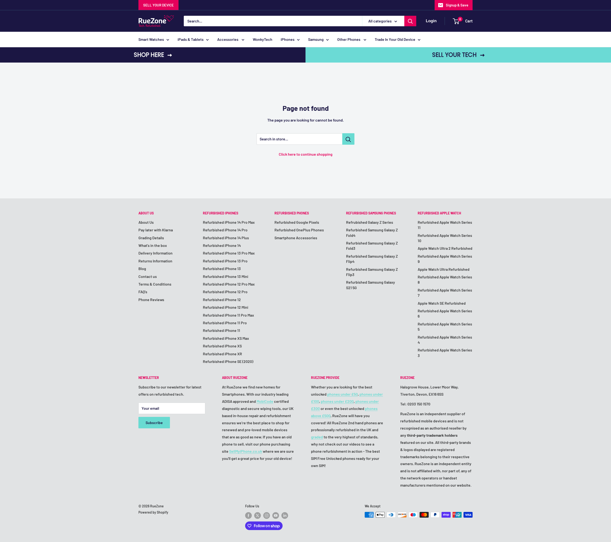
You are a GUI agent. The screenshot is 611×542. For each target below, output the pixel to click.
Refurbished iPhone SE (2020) (228, 361)
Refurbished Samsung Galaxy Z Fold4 (372, 232)
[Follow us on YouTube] (275, 515)
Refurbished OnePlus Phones (299, 230)
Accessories (228, 39)
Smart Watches (151, 39)
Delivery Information (155, 253)
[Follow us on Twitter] (257, 515)
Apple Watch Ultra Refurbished (443, 269)
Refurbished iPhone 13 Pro (225, 261)
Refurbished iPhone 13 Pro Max (229, 253)
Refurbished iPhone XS (222, 346)
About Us (146, 222)
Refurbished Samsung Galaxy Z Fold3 (372, 245)
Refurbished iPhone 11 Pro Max (228, 315)
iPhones (288, 39)
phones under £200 (337, 401)
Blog (142, 268)
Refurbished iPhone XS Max (226, 338)
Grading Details (151, 237)
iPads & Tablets (191, 39)
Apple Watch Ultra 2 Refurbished (445, 248)
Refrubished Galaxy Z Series (369, 222)
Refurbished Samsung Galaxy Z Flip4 (372, 259)
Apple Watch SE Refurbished (442, 303)
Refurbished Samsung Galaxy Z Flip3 (372, 272)
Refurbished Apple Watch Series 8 (445, 279)
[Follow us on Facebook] (248, 515)
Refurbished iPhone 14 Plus (226, 237)
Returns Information (155, 261)
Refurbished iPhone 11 (221, 330)
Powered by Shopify (153, 512)
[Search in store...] (348, 139)
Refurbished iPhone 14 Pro (225, 230)
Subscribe (154, 422)
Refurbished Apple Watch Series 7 (445, 293)
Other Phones (349, 39)
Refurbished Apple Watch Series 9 (445, 259)
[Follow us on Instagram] (266, 515)
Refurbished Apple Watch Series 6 (445, 313)
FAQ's (142, 291)
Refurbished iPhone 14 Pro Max (229, 222)
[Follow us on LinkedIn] (284, 515)
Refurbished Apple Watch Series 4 (445, 340)
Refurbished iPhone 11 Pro (225, 322)
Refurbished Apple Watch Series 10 (445, 238)
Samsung (316, 39)
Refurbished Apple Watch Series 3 (445, 352)
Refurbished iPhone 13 (222, 268)
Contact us (147, 276)
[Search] (410, 21)
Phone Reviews (151, 299)
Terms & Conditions (154, 284)
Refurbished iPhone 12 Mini (225, 307)
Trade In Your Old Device (395, 39)
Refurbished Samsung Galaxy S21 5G (370, 285)
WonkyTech (262, 39)
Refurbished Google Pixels (296, 222)
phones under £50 (342, 394)
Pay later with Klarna (155, 230)
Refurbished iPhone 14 (222, 245)
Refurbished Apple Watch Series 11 (445, 225)
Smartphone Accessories (295, 237)
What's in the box (152, 245)
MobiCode (265, 401)
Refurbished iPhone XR (222, 353)
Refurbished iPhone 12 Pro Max (229, 284)
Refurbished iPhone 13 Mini (225, 276)
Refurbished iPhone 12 (222, 299)
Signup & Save (457, 5)
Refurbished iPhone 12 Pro (225, 291)
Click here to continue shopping (305, 154)
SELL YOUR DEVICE (158, 5)
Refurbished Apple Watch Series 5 (445, 326)
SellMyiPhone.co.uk (245, 451)
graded (317, 437)
